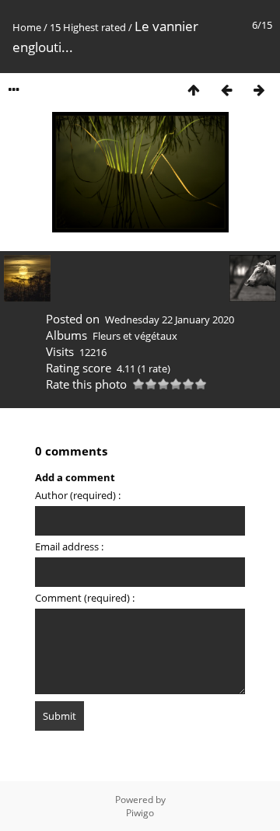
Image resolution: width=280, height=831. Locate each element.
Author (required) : (78, 495)
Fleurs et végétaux (135, 336)
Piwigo (140, 812)
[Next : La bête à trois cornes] (259, 90)
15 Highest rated (88, 27)
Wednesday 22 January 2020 (169, 319)
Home (26, 27)
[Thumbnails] (193, 90)
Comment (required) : (85, 598)
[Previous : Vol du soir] (226, 90)
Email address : (69, 546)
